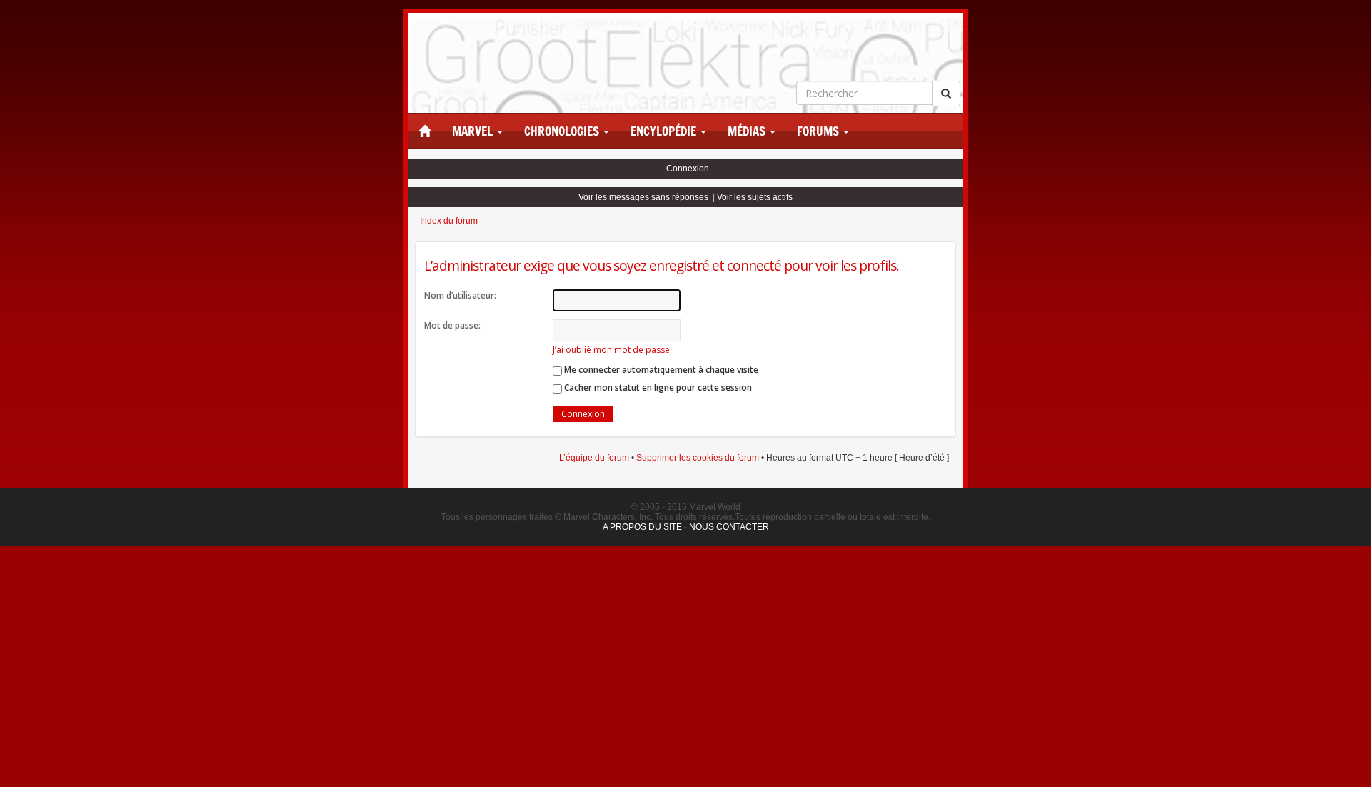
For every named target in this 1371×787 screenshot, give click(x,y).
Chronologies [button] (563, 131)
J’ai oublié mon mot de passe (611, 350)
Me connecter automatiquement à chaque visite (660, 370)
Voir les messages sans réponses (643, 197)
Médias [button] (748, 131)
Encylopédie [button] (665, 131)
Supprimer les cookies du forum (697, 458)
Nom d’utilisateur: (460, 295)
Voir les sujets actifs (755, 197)
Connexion (687, 169)
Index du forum (449, 221)
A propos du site (642, 527)
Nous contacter (729, 527)
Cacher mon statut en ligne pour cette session (657, 387)
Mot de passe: (452, 325)
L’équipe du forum (594, 458)
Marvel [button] (474, 131)
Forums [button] (819, 131)
